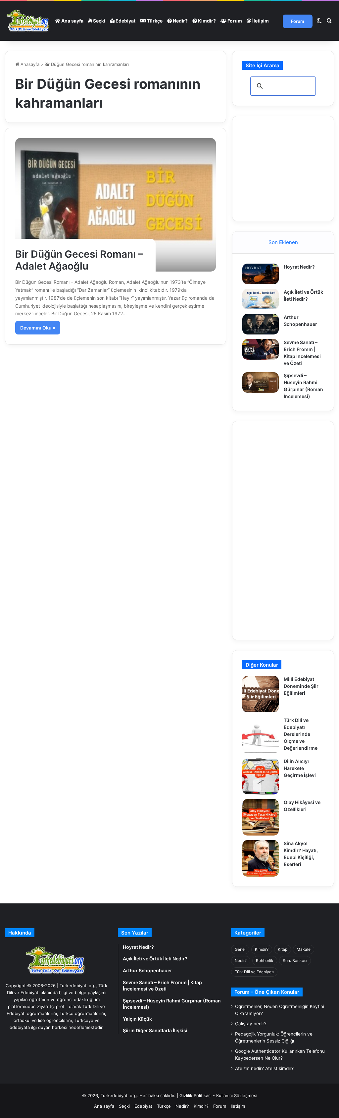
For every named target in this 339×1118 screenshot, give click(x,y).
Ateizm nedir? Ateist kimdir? (264, 1068)
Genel (240, 949)
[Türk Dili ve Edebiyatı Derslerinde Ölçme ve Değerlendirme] (260, 735)
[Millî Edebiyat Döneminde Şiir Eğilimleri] (260, 694)
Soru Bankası (295, 960)
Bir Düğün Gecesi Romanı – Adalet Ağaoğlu (79, 260)
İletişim (260, 21)
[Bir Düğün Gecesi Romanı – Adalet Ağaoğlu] (115, 205)
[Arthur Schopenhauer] (260, 324)
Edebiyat (125, 21)
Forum (234, 21)
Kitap (282, 949)
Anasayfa (29, 64)
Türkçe (154, 21)
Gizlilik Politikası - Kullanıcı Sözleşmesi (218, 1095)
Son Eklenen (283, 242)
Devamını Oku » (37, 327)
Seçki (98, 21)
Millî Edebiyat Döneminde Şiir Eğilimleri (301, 686)
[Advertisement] (290, 167)
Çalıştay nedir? (250, 1023)
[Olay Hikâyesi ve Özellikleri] (260, 817)
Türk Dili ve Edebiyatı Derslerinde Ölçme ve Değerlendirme (300, 734)
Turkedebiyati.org (119, 1095)
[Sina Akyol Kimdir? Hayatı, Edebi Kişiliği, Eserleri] (260, 858)
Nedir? (180, 21)
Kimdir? (206, 21)
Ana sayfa (71, 21)
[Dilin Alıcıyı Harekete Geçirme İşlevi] (260, 776)
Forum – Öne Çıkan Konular (266, 992)
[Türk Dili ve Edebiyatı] (29, 21)
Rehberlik (264, 960)
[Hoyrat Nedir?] (260, 274)
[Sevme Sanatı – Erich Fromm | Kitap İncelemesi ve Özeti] (260, 349)
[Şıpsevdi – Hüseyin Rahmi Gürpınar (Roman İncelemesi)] (260, 382)
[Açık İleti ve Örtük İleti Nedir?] (260, 299)
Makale (304, 949)
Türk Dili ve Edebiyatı (254, 971)
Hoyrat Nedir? (299, 267)
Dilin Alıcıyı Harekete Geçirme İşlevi (300, 768)
